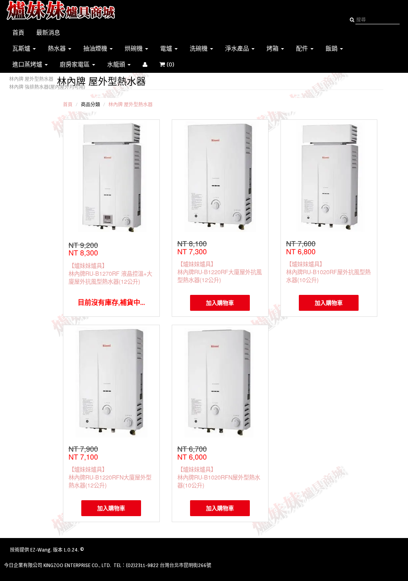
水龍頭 (117, 64)
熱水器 (57, 48)
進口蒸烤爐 (28, 64)
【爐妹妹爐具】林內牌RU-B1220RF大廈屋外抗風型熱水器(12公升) (219, 271)
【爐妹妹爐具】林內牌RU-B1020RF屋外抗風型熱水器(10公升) (328, 271)
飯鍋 (332, 48)
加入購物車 (220, 303)
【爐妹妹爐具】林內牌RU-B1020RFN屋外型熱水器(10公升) (218, 477)
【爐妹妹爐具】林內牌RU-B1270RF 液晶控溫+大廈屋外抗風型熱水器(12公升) (110, 273)
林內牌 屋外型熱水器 (31, 79)
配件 (303, 48)
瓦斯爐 (22, 48)
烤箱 (273, 48)
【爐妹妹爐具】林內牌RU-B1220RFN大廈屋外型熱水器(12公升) (110, 477)
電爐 (167, 48)
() (174, 64)
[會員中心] (145, 64)
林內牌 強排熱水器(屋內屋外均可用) (47, 87)
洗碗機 (199, 48)
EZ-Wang (40, 550)
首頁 (18, 32)
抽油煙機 (96, 48)
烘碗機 (134, 48)
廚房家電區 (75, 64)
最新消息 (48, 32)
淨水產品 (238, 48)
